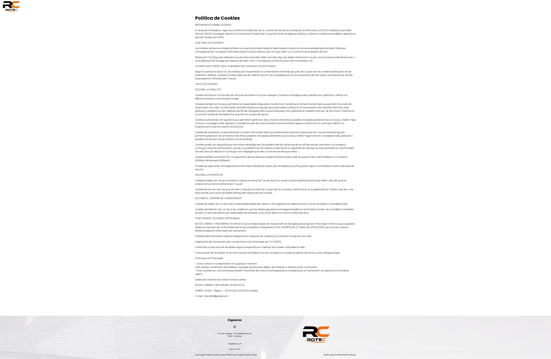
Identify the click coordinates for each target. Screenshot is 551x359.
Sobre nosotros (126, 6)
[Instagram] (502, 6)
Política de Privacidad (216, 355)
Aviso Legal (200, 355)
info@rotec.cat (234, 344)
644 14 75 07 (234, 349)
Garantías (317, 6)
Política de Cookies (235, 355)
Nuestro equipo (190, 6)
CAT (429, 6)
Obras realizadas (254, 6)
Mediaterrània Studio (346, 355)
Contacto (375, 6)
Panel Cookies (251, 355)
